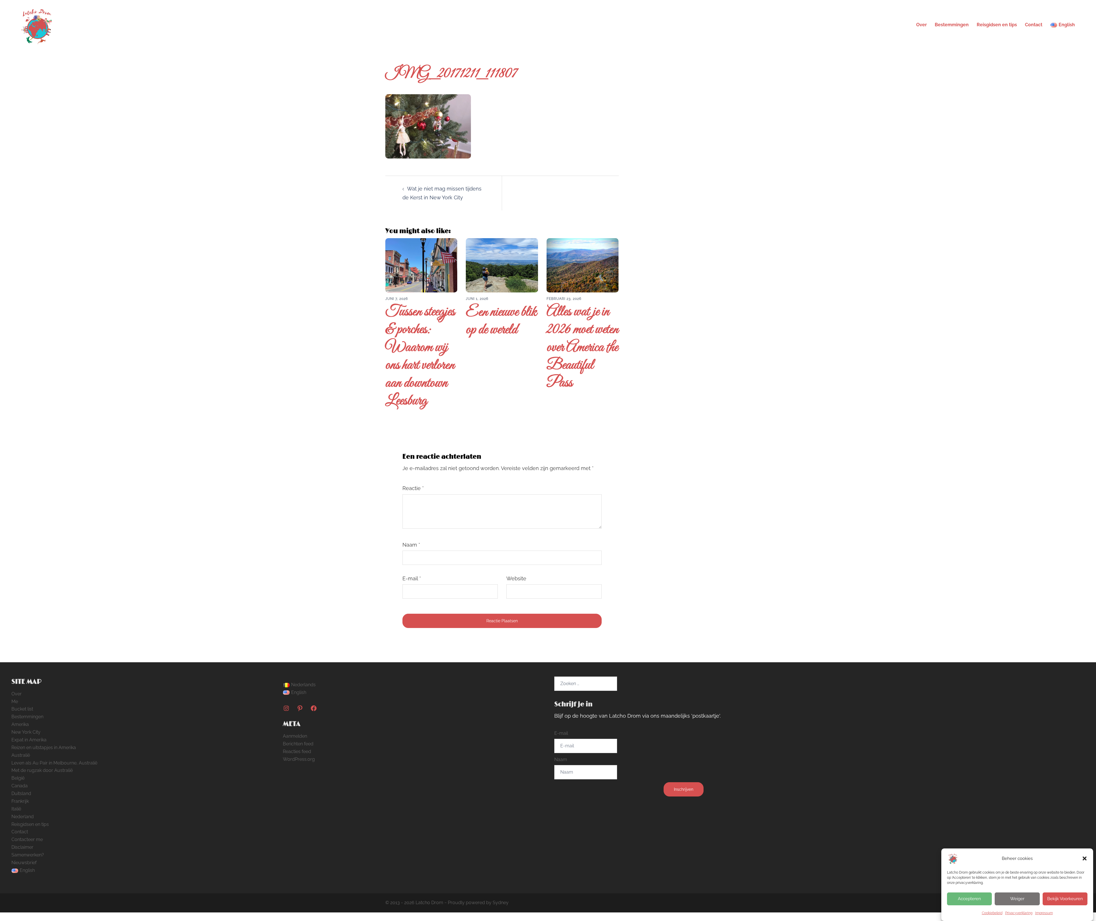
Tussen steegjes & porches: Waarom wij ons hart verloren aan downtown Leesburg (420, 356)
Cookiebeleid (992, 913)
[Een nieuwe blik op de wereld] (502, 265)
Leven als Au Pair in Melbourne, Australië (54, 763)
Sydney (501, 902)
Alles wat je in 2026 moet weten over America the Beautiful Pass (582, 348)
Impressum (1044, 913)
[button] (1084, 858)
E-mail (411, 578)
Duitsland (21, 793)
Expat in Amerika (29, 740)
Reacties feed (297, 751)
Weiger (1017, 898)
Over (921, 24)
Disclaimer (22, 847)
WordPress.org (299, 759)
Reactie (413, 488)
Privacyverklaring (1018, 913)
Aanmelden (295, 736)
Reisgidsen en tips (997, 24)
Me (14, 701)
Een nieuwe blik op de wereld (501, 321)
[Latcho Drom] (36, 24)
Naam (411, 545)
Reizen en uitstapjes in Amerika (43, 747)
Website (516, 578)
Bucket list (22, 709)
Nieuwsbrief (24, 862)
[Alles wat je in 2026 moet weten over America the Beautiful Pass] (582, 265)
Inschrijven (683, 789)
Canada (19, 785)
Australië (20, 755)
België (18, 778)
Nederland (22, 816)
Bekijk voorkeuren (1065, 898)
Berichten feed (298, 744)
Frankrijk (20, 801)
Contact (1033, 24)
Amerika (20, 724)
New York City (26, 732)
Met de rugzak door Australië (42, 770)
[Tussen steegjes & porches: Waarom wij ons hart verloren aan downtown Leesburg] (421, 265)
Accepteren (969, 898)
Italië (16, 809)
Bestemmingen (952, 24)
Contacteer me (27, 839)
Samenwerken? (27, 855)
